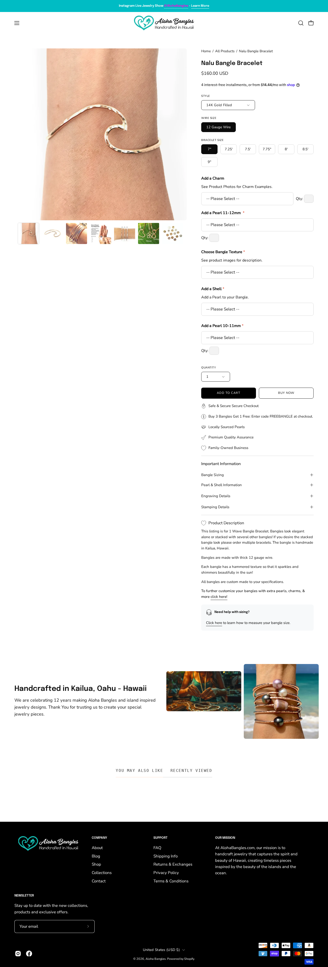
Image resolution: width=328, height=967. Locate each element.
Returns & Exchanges (172, 864)
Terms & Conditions (170, 881)
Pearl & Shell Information (221, 485)
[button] (301, 23)
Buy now (286, 393)
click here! (219, 596)
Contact (99, 881)
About (97, 847)
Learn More (200, 5)
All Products (225, 51)
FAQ (157, 847)
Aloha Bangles (156, 959)
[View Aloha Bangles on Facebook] (29, 953)
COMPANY (99, 837)
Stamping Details (215, 507)
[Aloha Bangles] (164, 23)
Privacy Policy (166, 872)
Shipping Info (165, 856)
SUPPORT (160, 837)
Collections (102, 872)
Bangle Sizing (212, 474)
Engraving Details (215, 496)
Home (206, 51)
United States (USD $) (161, 949)
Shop (96, 864)
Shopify (189, 959)
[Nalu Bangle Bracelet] (28, 233)
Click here (214, 622)
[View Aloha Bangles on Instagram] (18, 953)
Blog (96, 856)
